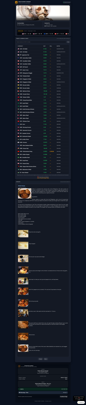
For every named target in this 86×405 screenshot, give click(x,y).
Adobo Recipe (21, 185)
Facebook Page (63, 396)
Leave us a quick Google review (43, 178)
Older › (45, 359)
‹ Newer (40, 359)
